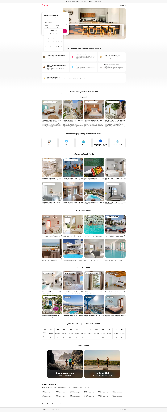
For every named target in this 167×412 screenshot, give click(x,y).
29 (61, 46)
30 (45, 49)
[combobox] (55, 22)
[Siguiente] (86, 97)
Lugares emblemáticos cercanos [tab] (75, 387)
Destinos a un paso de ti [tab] (47, 387)
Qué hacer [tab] (86, 387)
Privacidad (53, 409)
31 (48, 49)
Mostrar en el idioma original (95, 1)
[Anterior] (81, 97)
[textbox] (49, 27)
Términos (58, 409)
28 (58, 46)
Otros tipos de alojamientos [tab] (60, 387)
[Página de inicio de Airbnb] (45, 5)
